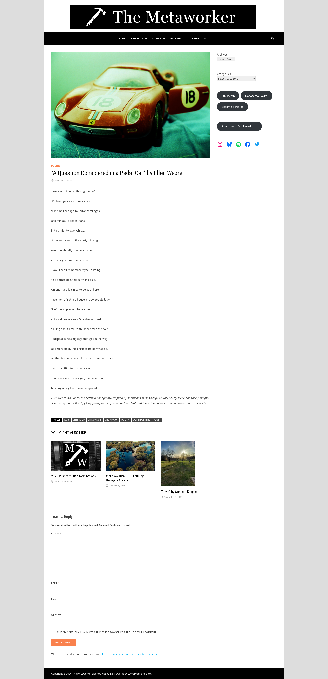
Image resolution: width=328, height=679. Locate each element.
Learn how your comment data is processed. (130, 654)
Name (55, 583)
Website (56, 615)
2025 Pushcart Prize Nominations (73, 476)
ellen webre (94, 419)
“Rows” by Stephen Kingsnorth (181, 492)
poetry (125, 419)
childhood (79, 419)
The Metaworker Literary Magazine (92, 673)
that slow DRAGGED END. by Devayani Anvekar (125, 478)
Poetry (55, 165)
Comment (58, 533)
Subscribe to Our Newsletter (239, 126)
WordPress (134, 673)
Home (122, 38)
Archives (176, 38)
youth (157, 419)
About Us (137, 38)
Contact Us (198, 38)
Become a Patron (232, 107)
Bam (148, 673)
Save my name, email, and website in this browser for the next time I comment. (107, 632)
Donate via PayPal (256, 96)
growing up (111, 419)
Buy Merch (228, 96)
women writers (141, 419)
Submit (156, 38)
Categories (224, 74)
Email (55, 599)
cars (67, 419)
